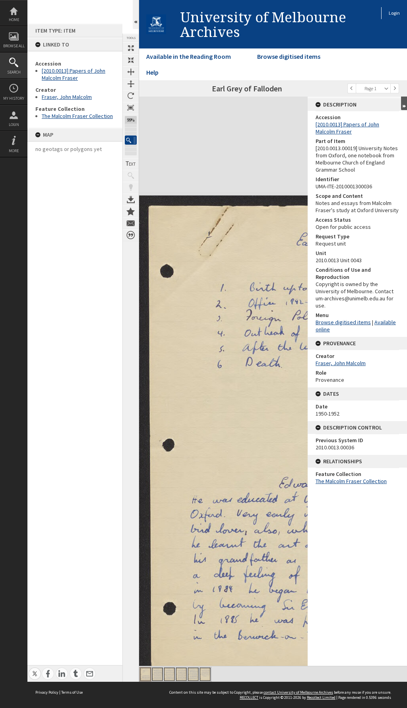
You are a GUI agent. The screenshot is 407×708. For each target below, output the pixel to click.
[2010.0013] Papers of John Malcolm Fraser (73, 74)
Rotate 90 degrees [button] (131, 96)
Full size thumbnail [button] (131, 48)
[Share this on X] (35, 669)
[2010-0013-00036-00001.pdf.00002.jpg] (157, 674)
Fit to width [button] (131, 72)
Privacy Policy (46, 692)
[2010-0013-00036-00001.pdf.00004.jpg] (181, 674)
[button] (131, 140)
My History (13, 98)
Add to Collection (131, 211)
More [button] (14, 150)
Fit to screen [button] (131, 60)
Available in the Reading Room (188, 56)
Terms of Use (72, 692)
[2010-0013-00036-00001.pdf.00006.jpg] (205, 674)
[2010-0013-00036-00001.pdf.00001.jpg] (145, 674)
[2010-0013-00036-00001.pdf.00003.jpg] (169, 674)
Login (14, 124)
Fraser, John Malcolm (67, 97)
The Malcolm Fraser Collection (77, 116)
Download (131, 199)
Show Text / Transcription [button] (131, 164)
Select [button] (386, 88)
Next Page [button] (395, 88)
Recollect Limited (321, 697)
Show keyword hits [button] (131, 176)
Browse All (14, 45)
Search (14, 72)
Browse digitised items (288, 56)
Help (152, 72)
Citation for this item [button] (131, 235)
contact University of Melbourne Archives (298, 692)
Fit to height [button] (131, 84)
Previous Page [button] (352, 88)
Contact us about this (131, 223)
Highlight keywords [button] (131, 187)
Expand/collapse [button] (404, 103)
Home (14, 19)
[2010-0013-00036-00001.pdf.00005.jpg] (193, 674)
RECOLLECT (249, 697)
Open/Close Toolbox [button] (136, 14)
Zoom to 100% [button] (131, 108)
